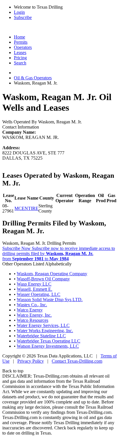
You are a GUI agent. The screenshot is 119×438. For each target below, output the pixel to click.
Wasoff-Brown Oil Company (43, 278)
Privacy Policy (30, 361)
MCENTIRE (26, 208)
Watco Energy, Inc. (34, 315)
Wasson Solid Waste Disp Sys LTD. (50, 299)
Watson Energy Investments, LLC (48, 346)
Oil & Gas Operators (33, 77)
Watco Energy (30, 309)
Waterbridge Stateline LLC (41, 335)
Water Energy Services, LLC (43, 325)
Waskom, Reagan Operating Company (52, 273)
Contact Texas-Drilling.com (77, 361)
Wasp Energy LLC (34, 284)
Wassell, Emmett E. (34, 289)
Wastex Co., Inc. (32, 304)
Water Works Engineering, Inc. (45, 330)
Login (19, 12)
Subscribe (23, 17)
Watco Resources (32, 320)
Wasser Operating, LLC (38, 294)
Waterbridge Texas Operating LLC (48, 340)
